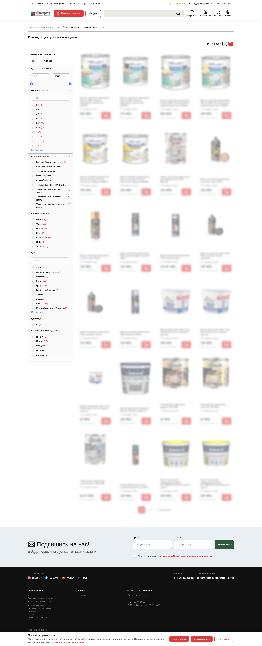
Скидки (93, 13)
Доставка (82, 595)
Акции (40, 3)
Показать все (38, 150)
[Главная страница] (41, 13)
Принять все (179, 639)
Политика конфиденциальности (41, 598)
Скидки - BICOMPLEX (37, 617)
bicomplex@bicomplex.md (215, 577)
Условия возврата (36, 605)
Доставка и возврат (78, 3)
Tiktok (84, 577)
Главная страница (37, 27)
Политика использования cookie (69, 642)
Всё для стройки (58, 27)
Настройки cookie (38, 630)
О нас (30, 3)
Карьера (31, 614)
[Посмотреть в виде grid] (230, 44)
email (177, 538)
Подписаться (224, 544)
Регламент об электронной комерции (39, 609)
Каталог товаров (70, 13)
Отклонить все (202, 639)
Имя (136, 538)
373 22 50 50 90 (179, 3)
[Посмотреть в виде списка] (224, 44)
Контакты (95, 3)
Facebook (54, 577)
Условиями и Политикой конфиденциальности (185, 556)
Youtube (70, 577)
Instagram (37, 577)
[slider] (31, 83)
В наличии (46, 61)
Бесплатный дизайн (56, 3)
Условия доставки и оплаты (40, 602)
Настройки (224, 639)
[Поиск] (178, 13)
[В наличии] (34, 61)
